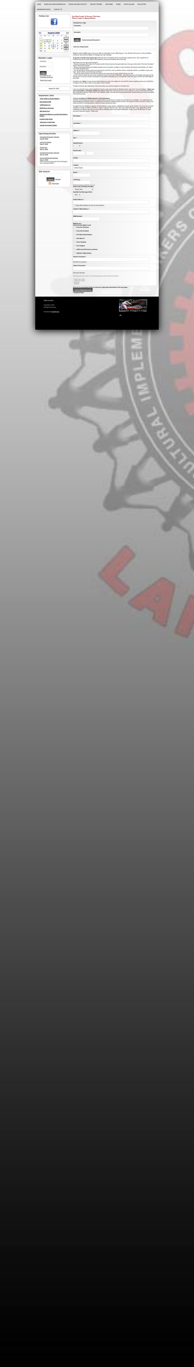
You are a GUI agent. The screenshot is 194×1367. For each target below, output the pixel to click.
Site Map (58, 179)
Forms (118, 4)
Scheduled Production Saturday (49, 137)
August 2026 (54, 33)
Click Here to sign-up (46, 77)
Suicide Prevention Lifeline (48, 125)
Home (39, 4)
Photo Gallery (129, 4)
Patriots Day (43, 147)
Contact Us (58, 9)
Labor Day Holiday (45, 142)
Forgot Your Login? (46, 80)
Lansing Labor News (46, 119)
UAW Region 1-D (45, 105)
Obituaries (109, 4)
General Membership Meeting (49, 158)
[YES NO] (76, 195)
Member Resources (44, 9)
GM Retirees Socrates (47, 108)
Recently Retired (96, 4)
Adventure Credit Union (47, 122)
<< (40, 33)
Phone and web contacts (77, 4)
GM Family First (45, 111)
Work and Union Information (54, 4)
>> (67, 33)
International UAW (45, 102)
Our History (141, 4)
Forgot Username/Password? (91, 40)
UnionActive (55, 312)
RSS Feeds (55, 183)
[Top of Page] (120, 315)
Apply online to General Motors (50, 99)
